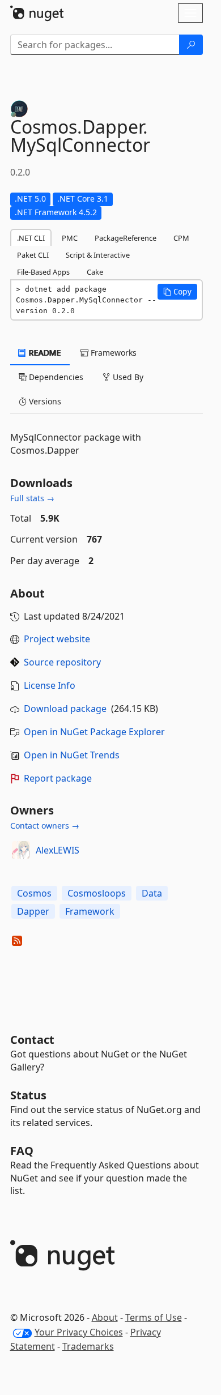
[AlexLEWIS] (21, 850)
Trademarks (88, 1346)
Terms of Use (153, 1317)
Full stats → (32, 498)
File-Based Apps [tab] (43, 272)
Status (28, 1095)
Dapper (33, 911)
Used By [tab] (126, 377)
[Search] (191, 45)
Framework (89, 911)
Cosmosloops (96, 893)
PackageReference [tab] (125, 238)
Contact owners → (44, 825)
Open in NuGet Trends (72, 755)
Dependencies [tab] (55, 377)
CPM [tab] (181, 238)
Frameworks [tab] (112, 352)
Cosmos (34, 893)
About (105, 1317)
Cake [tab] (95, 272)
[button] (177, 292)
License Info (49, 685)
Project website (57, 639)
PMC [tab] (70, 238)
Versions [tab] (44, 401)
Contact (32, 1039)
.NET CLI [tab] (31, 238)
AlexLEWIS (57, 850)
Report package (58, 778)
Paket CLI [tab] (33, 255)
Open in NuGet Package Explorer (94, 732)
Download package (65, 708)
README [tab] (44, 352)
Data (152, 893)
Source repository (62, 662)
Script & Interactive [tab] (98, 255)
